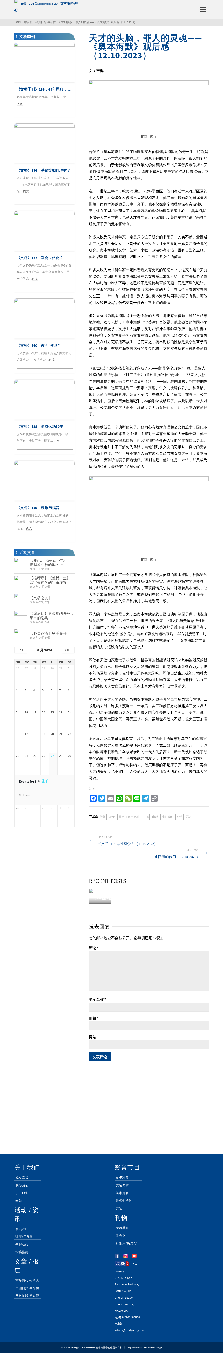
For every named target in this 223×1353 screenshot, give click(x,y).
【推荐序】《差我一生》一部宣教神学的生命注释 (52, 580)
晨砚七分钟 (124, 1201)
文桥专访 (122, 1185)
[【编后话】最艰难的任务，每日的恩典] (20, 617)
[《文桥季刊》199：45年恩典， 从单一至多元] (44, 62)
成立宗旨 (22, 1178)
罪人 (189, 817)
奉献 (18, 1201)
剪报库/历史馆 (126, 1243)
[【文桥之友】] (20, 600)
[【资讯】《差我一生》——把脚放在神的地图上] (20, 564)
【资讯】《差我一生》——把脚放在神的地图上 (51, 562)
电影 (155, 817)
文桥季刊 (122, 1228)
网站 (92, 1036)
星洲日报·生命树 (129, 817)
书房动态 (22, 1244)
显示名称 (97, 999)
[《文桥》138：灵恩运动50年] (44, 400)
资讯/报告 (22, 1229)
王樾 (146, 817)
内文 (20, 103)
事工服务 (22, 1193)
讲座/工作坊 (24, 1237)
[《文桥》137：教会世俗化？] (44, 231)
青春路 (121, 1236)
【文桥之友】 (41, 598)
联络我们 (22, 1185)
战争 (112, 817)
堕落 (103, 817)
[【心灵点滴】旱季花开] (20, 635)
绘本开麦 (122, 1193)
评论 (94, 948)
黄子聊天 (122, 1178)
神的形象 (167, 817)
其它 (119, 1208)
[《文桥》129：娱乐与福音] (44, 481)
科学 (179, 817)
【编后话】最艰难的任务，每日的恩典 (52, 615)
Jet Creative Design (152, 1347)
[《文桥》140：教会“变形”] (44, 318)
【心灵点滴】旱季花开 (48, 633)
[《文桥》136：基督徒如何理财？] (44, 143)
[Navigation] (203, 9)
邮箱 (94, 1018)
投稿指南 (22, 1252)
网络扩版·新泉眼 (27, 1296)
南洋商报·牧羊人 (27, 1280)
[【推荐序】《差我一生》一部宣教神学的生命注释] (20, 582)
